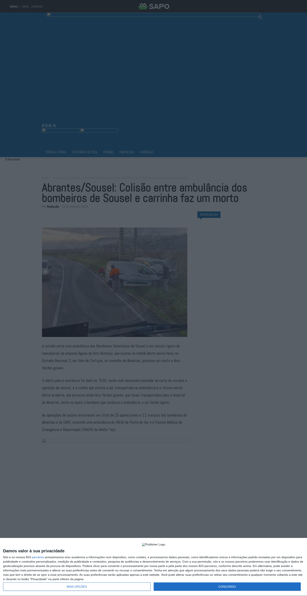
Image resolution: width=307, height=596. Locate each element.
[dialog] (153, 567)
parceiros (38, 557)
